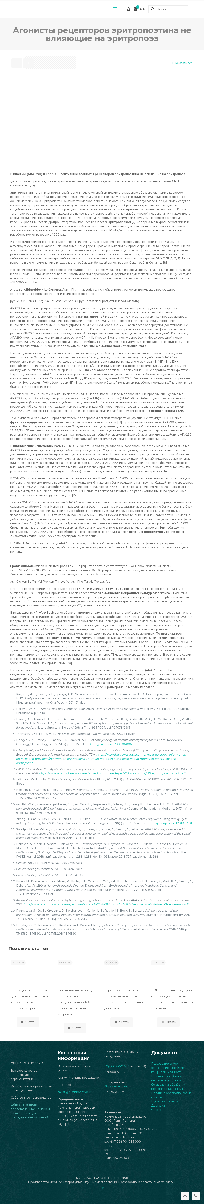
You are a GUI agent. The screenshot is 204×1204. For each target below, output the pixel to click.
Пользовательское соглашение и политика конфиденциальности (168, 1068)
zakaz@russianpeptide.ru (75, 1092)
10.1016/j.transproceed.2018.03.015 (169, 823)
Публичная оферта (164, 1101)
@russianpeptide (116, 1086)
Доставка (158, 1105)
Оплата (156, 1110)
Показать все (183, 63)
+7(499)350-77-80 (116, 1066)
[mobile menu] (114, 9)
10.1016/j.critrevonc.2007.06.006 (110, 744)
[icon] (102, 1188)
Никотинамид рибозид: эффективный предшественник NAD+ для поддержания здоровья (76, 1002)
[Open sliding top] (102, 4)
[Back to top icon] (185, 1196)
